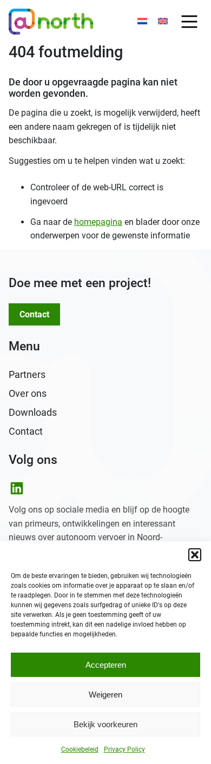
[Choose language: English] (163, 21)
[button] (194, 554)
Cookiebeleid (79, 749)
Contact (34, 314)
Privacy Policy (124, 749)
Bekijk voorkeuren (105, 724)
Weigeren (105, 694)
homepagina (98, 222)
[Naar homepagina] (51, 22)
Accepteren (105, 664)
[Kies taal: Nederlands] (142, 21)
